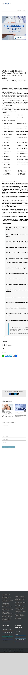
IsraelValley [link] (13, 649)
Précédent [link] (19, 10)
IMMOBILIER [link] (18, 637)
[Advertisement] (14, 56)
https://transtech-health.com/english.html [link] (10, 98)
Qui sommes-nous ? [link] (7, 629)
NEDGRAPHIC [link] (14, 651)
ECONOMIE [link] (18, 631)
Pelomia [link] (22, 651)
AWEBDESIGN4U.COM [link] (7, 651)
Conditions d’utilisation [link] (7, 632)
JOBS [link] (17, 634)
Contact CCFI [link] (5, 638)
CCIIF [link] (19, 80)
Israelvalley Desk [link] (6, 80)
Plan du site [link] (5, 640)
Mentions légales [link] (6, 635)
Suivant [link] (23, 10)
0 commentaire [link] (10, 416)
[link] (7, 3)
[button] (3, 411)
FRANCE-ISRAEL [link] (23, 80)
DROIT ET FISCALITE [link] (20, 639)
